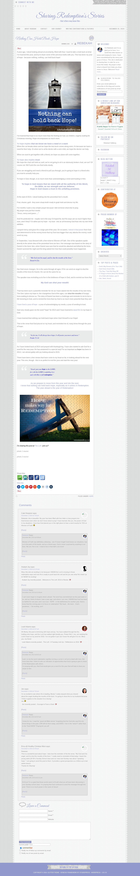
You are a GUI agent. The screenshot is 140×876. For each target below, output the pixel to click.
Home (18, 29)
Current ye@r (24, 844)
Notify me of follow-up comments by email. (36, 850)
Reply (24, 530)
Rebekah (84, 43)
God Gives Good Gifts (106, 269)
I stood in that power (76, 230)
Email (50, 815)
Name (50, 811)
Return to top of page (69, 867)
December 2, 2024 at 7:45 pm (30, 515)
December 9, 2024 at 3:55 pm (30, 748)
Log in (104, 872)
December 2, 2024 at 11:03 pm (30, 569)
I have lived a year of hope (27, 304)
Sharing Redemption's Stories (70, 16)
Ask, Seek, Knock (105, 278)
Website (51, 819)
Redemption (67, 388)
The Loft (38, 446)
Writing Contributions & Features (80, 29)
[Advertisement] (58, 466)
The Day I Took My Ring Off (108, 271)
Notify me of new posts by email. (33, 853)
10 (91, 37)
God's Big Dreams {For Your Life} (110, 266)
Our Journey (57, 29)
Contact (44, 29)
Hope (91, 496)
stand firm (77, 310)
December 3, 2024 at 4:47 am (30, 629)
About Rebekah (30, 29)
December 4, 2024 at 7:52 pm (30, 691)
